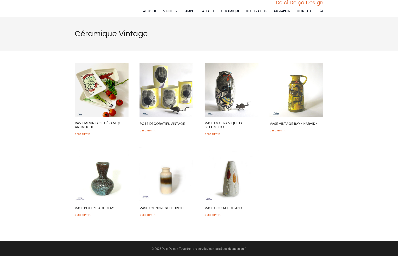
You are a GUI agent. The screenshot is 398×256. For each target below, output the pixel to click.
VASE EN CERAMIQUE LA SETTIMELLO (224, 125)
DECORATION (257, 11)
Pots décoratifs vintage (162, 123)
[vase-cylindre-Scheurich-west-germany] (166, 174)
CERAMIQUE (230, 11)
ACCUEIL (150, 11)
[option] (102, 90)
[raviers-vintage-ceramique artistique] (102, 90)
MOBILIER (170, 11)
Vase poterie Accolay (94, 208)
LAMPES (190, 11)
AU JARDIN (282, 11)
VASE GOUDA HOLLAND (223, 208)
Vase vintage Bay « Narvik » (293, 123)
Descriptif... (83, 134)
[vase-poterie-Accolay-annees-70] (102, 174)
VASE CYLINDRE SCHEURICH (161, 208)
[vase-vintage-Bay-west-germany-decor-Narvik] (296, 90)
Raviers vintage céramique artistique (99, 125)
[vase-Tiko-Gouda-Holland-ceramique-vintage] (231, 174)
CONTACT (305, 11)
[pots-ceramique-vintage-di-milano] (166, 90)
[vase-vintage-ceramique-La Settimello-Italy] (231, 90)
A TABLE (208, 11)
